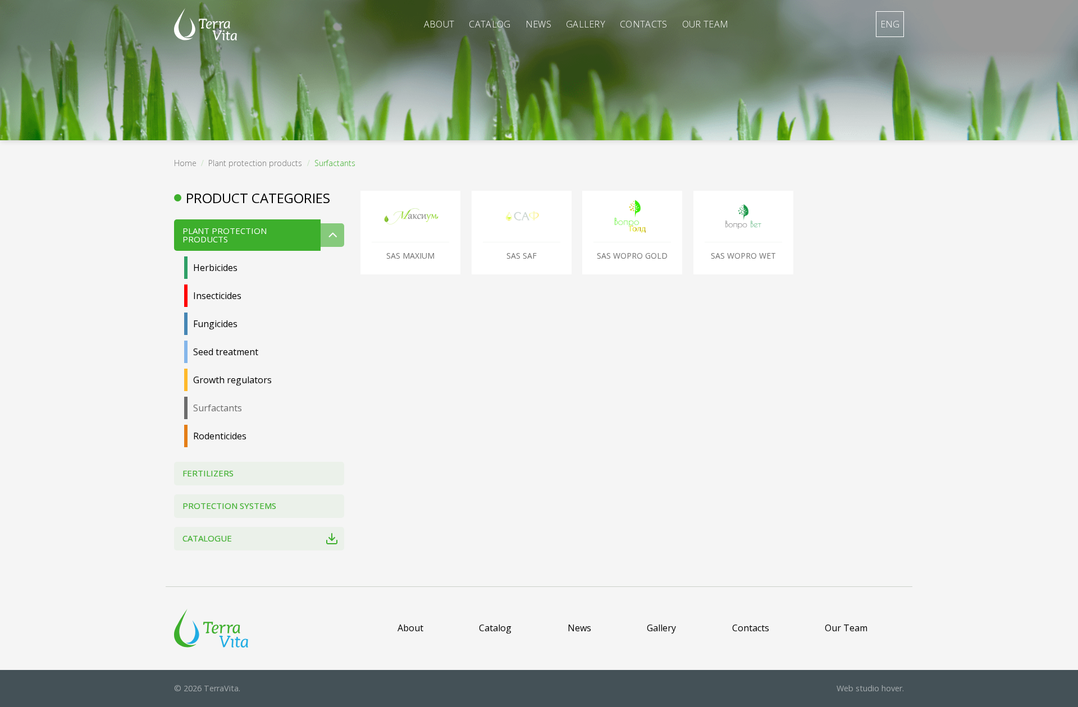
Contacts (644, 24)
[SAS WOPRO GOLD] (632, 216)
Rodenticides (219, 436)
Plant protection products (255, 163)
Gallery (585, 24)
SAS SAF (521, 256)
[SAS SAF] (521, 216)
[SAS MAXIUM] (410, 216)
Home (185, 163)
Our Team (705, 24)
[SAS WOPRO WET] (743, 216)
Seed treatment (225, 352)
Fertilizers (208, 473)
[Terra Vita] (205, 24)
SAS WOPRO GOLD (632, 256)
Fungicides (215, 324)
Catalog (489, 24)
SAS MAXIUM (410, 256)
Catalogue (207, 538)
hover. (870, 688)
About (439, 24)
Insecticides (217, 296)
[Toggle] (332, 235)
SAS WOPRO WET (743, 256)
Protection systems (229, 505)
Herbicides (215, 267)
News (538, 24)
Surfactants (217, 408)
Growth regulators (232, 380)
